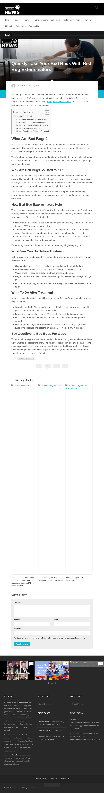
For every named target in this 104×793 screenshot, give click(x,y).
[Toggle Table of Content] (46, 112)
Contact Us (34, 26)
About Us (53, 779)
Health (8, 35)
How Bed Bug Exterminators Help (32, 122)
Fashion (87, 20)
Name (17, 620)
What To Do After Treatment (30, 128)
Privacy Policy (41, 779)
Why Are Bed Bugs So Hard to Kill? (33, 119)
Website (17, 629)
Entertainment (41, 20)
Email (56, 620)
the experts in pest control (59, 101)
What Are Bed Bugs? (23, 116)
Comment (18, 602)
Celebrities (20, 26)
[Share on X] (39, 368)
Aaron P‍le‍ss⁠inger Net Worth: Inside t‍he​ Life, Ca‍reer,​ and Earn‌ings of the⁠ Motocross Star (51, 665)
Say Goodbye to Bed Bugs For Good (34, 131)
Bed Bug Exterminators (26, 359)
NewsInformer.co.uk (20, 755)
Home (7, 20)
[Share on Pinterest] (56, 368)
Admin (22, 86)
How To (17, 20)
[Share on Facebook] (48, 368)
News (26, 20)
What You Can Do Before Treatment (33, 125)
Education (55, 20)
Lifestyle (9, 26)
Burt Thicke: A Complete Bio (12, 662)
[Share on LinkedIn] (65, 368)
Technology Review (71, 20)
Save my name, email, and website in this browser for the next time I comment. (51, 638)
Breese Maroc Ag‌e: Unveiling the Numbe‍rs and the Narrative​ (84, 663)
